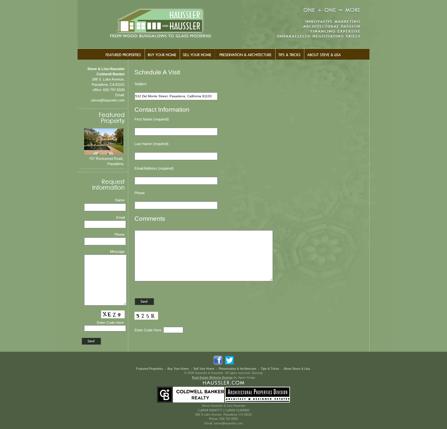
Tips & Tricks (270, 368)
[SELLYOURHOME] (197, 54)
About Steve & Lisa (297, 368)
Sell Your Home (203, 368)
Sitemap (257, 373)
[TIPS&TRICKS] (289, 54)
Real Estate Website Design (212, 377)
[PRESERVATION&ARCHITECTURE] (245, 54)
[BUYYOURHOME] (162, 54)
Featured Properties (149, 368)
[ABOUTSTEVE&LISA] (324, 54)
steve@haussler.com (108, 100)
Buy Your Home (178, 368)
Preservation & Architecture (237, 368)
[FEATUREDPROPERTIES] (124, 54)
